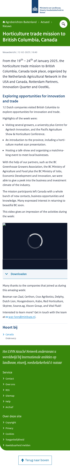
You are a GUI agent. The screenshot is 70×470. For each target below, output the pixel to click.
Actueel (45, 22)
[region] (35, 246)
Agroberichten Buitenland (21, 22)
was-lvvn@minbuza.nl (21, 317)
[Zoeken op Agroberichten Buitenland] (63, 24)
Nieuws (7, 26)
